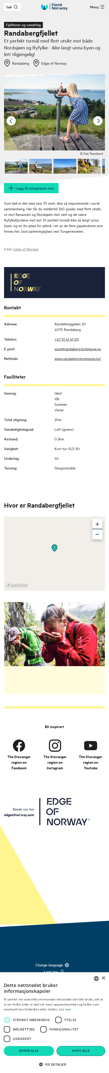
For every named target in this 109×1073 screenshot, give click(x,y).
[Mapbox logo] (17, 585)
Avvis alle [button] (81, 1051)
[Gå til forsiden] (54, 6)
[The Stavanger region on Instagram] (55, 745)
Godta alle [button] (29, 1051)
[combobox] (96, 978)
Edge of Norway (26, 248)
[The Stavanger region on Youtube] (90, 745)
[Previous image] (11, 121)
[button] (54, 1064)
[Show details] (54, 548)
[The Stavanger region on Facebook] (19, 745)
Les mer (65, 1009)
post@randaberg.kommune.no (78, 348)
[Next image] (98, 121)
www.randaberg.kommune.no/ (78, 358)
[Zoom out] (97, 534)
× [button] (103, 978)
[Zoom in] (97, 524)
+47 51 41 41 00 (67, 339)
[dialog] (54, 1022)
